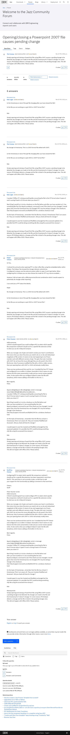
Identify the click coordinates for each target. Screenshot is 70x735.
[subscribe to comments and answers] (4, 675)
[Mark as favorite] (8, 67)
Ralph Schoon (9, 258)
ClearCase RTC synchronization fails (15, 701)
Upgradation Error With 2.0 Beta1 (14, 699)
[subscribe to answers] (4, 672)
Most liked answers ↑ (36, 77)
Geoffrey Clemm (9, 471)
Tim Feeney (10, 54)
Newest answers (53, 77)
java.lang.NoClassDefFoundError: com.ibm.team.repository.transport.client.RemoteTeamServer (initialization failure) (33, 708)
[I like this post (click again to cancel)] (62, 67)
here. (49, 634)
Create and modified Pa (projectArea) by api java (19, 705)
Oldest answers (34, 80)
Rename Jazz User (9, 717)
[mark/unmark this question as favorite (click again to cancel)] (8, 67)
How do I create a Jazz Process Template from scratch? (21, 698)
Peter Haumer (11, 339)
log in (15, 623)
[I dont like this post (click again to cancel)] (66, 67)
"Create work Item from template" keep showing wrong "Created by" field (26, 715)
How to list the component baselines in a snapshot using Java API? (24, 713)
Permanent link (11, 97)
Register (9, 623)
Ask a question (8, 641)
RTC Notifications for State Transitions (16, 711)
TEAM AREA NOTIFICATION (12, 703)
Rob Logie (10, 99)
